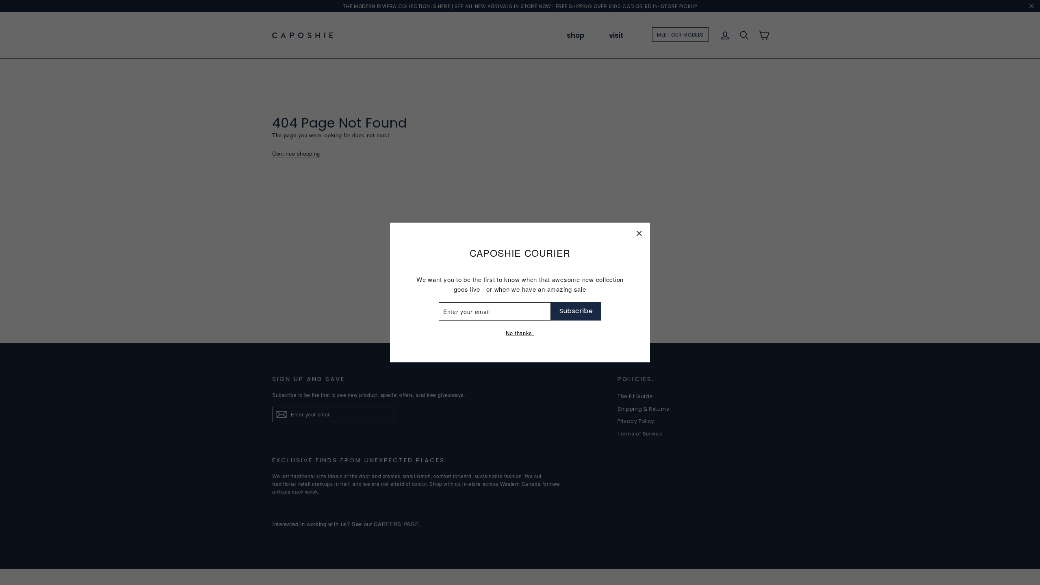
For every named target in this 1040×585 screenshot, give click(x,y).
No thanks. (520, 333)
